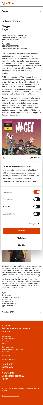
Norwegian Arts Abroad (25, 388)
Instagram (7, 367)
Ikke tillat (21, 245)
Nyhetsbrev (8, 373)
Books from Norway (13, 376)
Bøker (5, 11)
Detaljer (32, 224)
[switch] (36, 199)
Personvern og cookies (10, 396)
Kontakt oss (6, 355)
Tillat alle (21, 231)
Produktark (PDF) (8, 312)
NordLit (4, 390)
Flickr (5, 378)
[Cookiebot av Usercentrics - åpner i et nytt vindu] (30, 157)
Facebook (7, 364)
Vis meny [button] (40, 3)
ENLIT (36, 388)
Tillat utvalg (21, 238)
